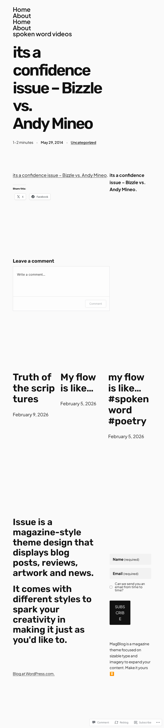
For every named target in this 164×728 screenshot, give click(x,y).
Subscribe (120, 612)
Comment (95, 303)
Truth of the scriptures (34, 388)
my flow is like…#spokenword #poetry (128, 399)
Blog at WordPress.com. (34, 673)
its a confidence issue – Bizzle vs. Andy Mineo (60, 175)
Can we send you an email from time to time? (130, 587)
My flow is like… (78, 383)
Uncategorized (83, 142)
